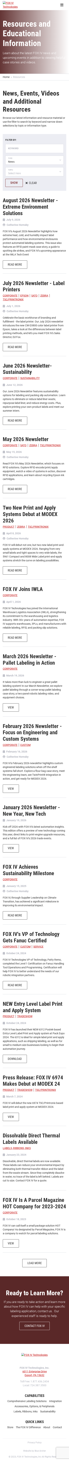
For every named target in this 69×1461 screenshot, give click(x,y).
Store (10, 1427)
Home (6, 77)
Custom (25, 744)
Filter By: (10, 140)
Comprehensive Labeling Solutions (27, 1401)
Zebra (44, 295)
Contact (57, 1427)
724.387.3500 (38, 1385)
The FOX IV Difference (28, 1427)
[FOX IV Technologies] (16, 5)
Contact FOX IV (34, 1326)
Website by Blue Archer (34, 1451)
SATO (34, 295)
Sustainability (30, 378)
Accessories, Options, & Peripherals (34, 1406)
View (11, 707)
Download (15, 1059)
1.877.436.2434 (40, 1381)
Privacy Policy (35, 1442)
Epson (24, 295)
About (46, 1427)
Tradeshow (24, 1016)
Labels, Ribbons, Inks (17, 1148)
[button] (34, 160)
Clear (33, 183)
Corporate (10, 295)
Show (14, 183)
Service (38, 946)
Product (8, 526)
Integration (55, 1401)
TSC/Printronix (13, 299)
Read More (15, 264)
